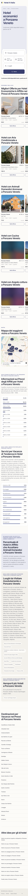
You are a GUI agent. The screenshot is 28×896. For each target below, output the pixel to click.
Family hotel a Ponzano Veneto (9, 879)
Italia (8, 8)
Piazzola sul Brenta (6, 740)
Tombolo (3, 791)
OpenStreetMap (6, 364)
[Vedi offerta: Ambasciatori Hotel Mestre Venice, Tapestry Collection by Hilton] (12, 155)
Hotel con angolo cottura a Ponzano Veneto (12, 875)
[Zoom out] (26, 340)
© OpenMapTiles (12, 363)
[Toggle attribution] (26, 363)
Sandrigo (3, 756)
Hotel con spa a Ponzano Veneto (9, 844)
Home (4, 8)
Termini (7, 893)
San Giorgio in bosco (6, 764)
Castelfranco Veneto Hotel (8, 725)
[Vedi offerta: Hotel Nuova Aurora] (12, 296)
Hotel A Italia (9, 3)
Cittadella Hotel (5, 728)
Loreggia (3, 807)
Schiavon (3, 819)
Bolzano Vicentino (5, 772)
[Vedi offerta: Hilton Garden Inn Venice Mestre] (12, 250)
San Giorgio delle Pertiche (7, 784)
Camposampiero (5, 732)
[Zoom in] (26, 338)
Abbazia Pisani (5, 811)
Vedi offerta (13, 126)
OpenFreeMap (6, 363)
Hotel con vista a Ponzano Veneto (9, 871)
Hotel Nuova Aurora (6, 309)
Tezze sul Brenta (5, 748)
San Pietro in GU (5, 795)
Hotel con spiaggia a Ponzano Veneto (10, 855)
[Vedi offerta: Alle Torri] (12, 204)
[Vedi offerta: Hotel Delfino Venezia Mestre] (12, 105)
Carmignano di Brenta (6, 752)
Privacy (3, 893)
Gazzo (3, 799)
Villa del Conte (5, 768)
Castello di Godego (6, 744)
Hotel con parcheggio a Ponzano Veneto (11, 863)
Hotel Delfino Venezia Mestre (8, 118)
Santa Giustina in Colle (7, 776)
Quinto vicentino (5, 787)
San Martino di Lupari (6, 736)
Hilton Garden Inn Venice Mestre (9, 262)
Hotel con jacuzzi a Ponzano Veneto (10, 847)
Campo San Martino (6, 803)
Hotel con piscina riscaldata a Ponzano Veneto (13, 859)
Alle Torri (3, 216)
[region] (14, 351)
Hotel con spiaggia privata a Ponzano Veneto (12, 851)
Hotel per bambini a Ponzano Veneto (10, 867)
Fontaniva (3, 780)
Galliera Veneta (5, 760)
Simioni (3, 815)
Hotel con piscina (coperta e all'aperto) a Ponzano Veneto (14, 839)
